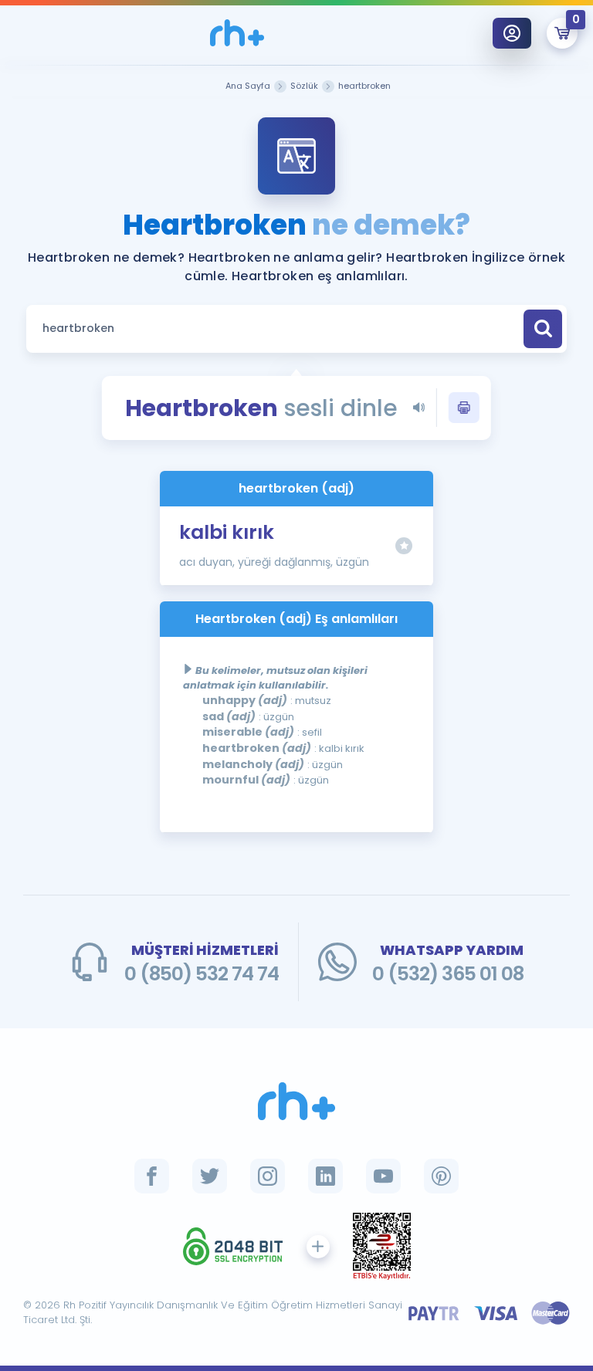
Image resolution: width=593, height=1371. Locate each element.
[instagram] (267, 1176)
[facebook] (151, 1176)
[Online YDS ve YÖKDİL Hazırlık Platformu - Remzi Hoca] (296, 1101)
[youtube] (383, 1176)
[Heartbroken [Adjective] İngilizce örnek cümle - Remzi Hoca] (237, 32)
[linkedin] (325, 1176)
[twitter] (209, 1176)
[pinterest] (441, 1176)
